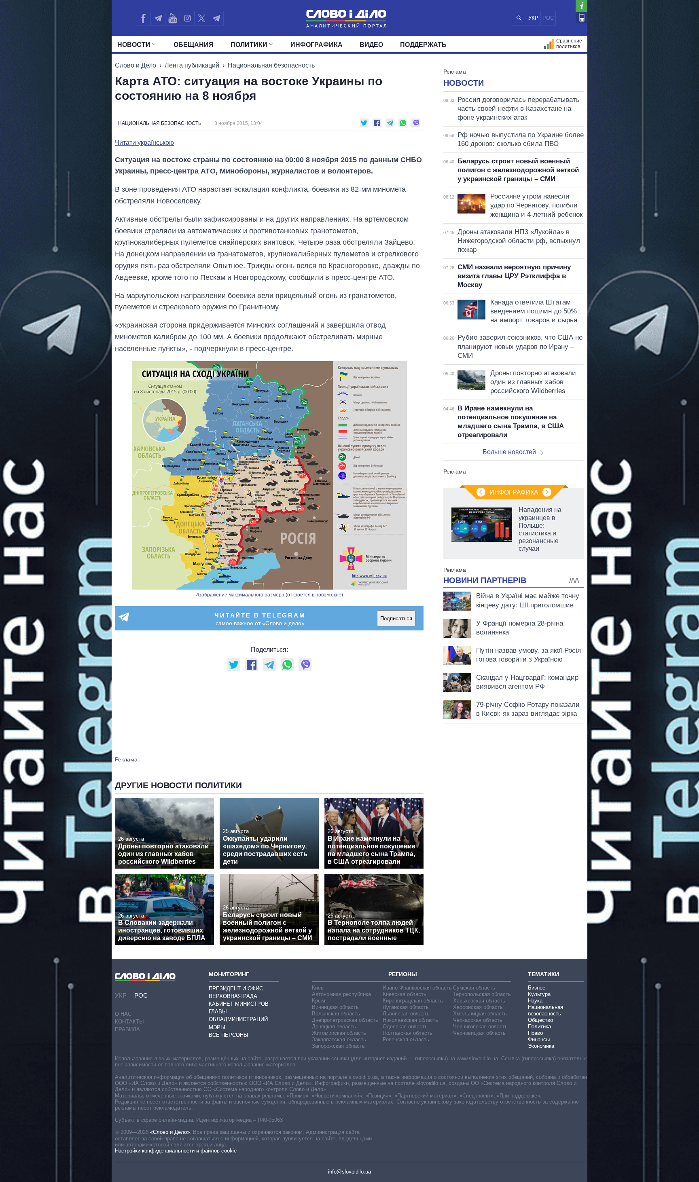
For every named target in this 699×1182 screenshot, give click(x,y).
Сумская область (474, 988)
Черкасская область (477, 1020)
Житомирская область (339, 1033)
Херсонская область (478, 1007)
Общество (540, 1020)
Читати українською (144, 143)
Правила (127, 1029)
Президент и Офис (236, 988)
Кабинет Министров (239, 1004)
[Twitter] (201, 18)
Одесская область (405, 1026)
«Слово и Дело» (170, 1132)
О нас (123, 1014)
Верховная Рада (233, 996)
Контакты (129, 1022)
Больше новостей (509, 451)
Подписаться (396, 618)
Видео (371, 44)
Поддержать (423, 44)
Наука (535, 1001)
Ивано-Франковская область (417, 988)
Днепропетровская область (345, 1020)
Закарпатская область (339, 1039)
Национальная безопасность (271, 65)
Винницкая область (335, 1007)
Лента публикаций (192, 65)
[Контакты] (581, 17)
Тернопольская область (482, 994)
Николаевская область (410, 1020)
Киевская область (404, 994)
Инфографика (316, 44)
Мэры (217, 1027)
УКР (533, 18)
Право (535, 1033)
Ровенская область (406, 1039)
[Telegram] (157, 18)
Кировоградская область (413, 1001)
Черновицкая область (479, 1033)
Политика (539, 1026)
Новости (133, 44)
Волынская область (336, 1014)
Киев (318, 988)
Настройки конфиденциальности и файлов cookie (176, 1151)
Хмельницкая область (480, 1014)
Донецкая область (334, 1026)
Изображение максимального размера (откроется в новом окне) (269, 595)
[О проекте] (581, 6)
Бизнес (536, 988)
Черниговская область (480, 1026)
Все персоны (228, 1035)
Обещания (194, 44)
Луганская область (406, 1007)
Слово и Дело (135, 65)
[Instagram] (187, 18)
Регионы (402, 974)
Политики (249, 44)
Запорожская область (338, 1046)
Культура (539, 994)
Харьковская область (479, 1001)
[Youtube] (172, 18)
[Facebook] (143, 18)
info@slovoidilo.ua (349, 1172)
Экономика (541, 1046)
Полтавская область (407, 1033)
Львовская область (406, 1014)
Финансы (539, 1039)
